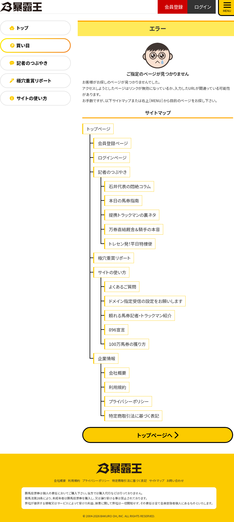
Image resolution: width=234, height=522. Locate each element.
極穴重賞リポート (114, 258)
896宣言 (117, 329)
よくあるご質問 (122, 287)
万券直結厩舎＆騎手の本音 (134, 229)
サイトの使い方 (112, 272)
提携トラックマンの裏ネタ (132, 215)
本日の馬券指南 (124, 200)
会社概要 (117, 373)
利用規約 (117, 387)
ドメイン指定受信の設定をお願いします (145, 301)
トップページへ (154, 435)
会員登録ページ (113, 143)
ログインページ (112, 157)
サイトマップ (156, 480)
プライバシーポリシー (129, 401)
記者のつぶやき (112, 172)
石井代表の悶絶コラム (130, 186)
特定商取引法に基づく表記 (134, 416)
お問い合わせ (175, 480)
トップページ (98, 129)
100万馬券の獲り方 (127, 344)
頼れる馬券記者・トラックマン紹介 (140, 315)
